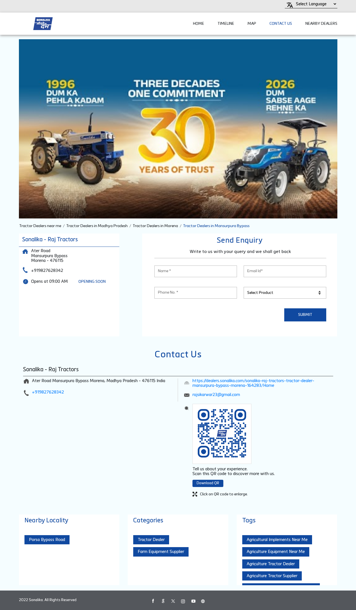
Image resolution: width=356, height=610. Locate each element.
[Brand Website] (203, 601)
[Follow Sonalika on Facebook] (153, 601)
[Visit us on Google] (163, 601)
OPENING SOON (92, 282)
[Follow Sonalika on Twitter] (173, 601)
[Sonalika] (43, 23)
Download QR (208, 483)
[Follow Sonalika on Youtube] (193, 601)
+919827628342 (47, 271)
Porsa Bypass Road (47, 540)
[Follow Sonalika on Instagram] (183, 601)
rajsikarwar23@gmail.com (216, 395)
